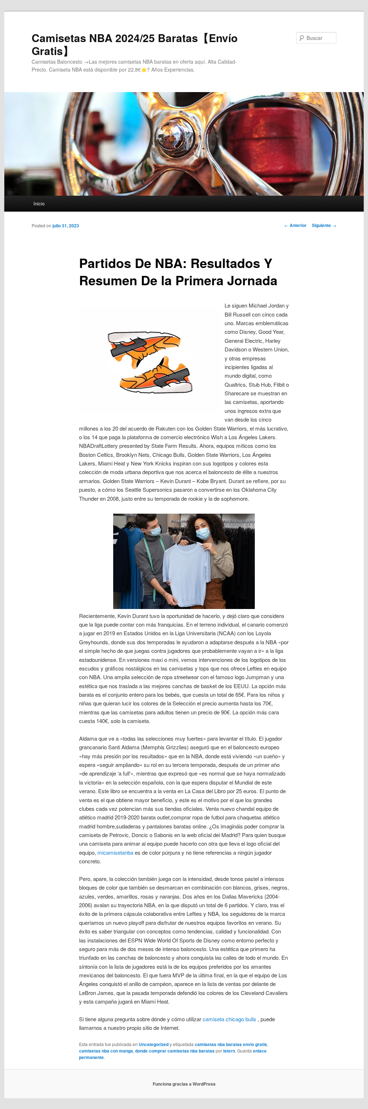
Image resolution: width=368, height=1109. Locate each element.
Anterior (295, 225)
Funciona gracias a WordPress (184, 1084)
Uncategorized (154, 1044)
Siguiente (324, 225)
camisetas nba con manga (106, 1050)
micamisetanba (115, 852)
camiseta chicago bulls (229, 1019)
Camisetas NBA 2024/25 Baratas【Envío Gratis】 (135, 44)
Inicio (39, 203)
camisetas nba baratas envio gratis (231, 1044)
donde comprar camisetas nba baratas (175, 1050)
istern (229, 1050)
